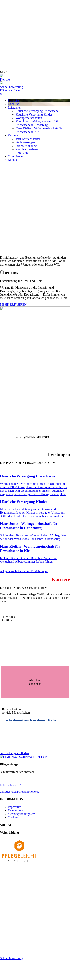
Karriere (13, 135)
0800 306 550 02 (10, 785)
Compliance (15, 156)
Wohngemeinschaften (29, 118)
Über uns (13, 104)
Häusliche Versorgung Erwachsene (37, 111)
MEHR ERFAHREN (13, 304)
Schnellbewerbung (11, 87)
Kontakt (13, 159)
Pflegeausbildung (26, 145)
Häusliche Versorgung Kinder (34, 114)
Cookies (13, 817)
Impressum (14, 807)
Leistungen (14, 107)
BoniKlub (22, 152)
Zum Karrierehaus (27, 149)
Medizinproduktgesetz (21, 814)
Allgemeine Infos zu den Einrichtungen (24, 571)
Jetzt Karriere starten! (29, 139)
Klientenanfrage (10, 90)
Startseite (13, 100)
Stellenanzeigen (25, 142)
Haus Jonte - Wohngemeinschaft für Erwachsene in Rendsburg (38, 123)
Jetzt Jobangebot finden (14, 753)
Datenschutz (15, 810)
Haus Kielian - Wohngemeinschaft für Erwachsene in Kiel (39, 130)
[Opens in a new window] (19, 862)
